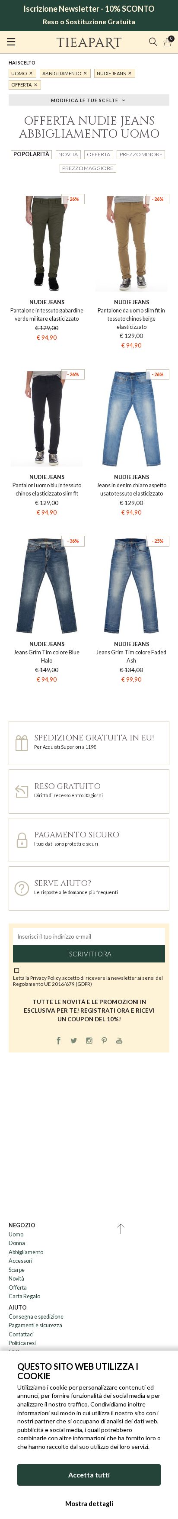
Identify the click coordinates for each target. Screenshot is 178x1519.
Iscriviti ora (89, 954)
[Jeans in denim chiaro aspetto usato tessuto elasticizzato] (131, 362)
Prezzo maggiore (87, 168)
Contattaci (21, 1334)
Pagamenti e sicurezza (35, 1325)
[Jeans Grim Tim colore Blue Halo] (47, 529)
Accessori (20, 1261)
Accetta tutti (89, 1475)
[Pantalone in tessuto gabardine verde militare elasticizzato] (47, 186)
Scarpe (17, 1270)
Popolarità (31, 154)
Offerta (21, 84)
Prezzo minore (141, 154)
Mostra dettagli (89, 1503)
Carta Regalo (24, 1296)
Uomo (19, 73)
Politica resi (22, 1343)
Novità (68, 154)
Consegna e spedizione (36, 1316)
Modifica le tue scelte (84, 100)
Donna (17, 1243)
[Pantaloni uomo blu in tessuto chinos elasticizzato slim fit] (47, 362)
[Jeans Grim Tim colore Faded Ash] (131, 529)
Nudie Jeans (111, 73)
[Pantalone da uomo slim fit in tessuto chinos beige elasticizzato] (131, 186)
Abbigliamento (61, 73)
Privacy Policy (45, 978)
